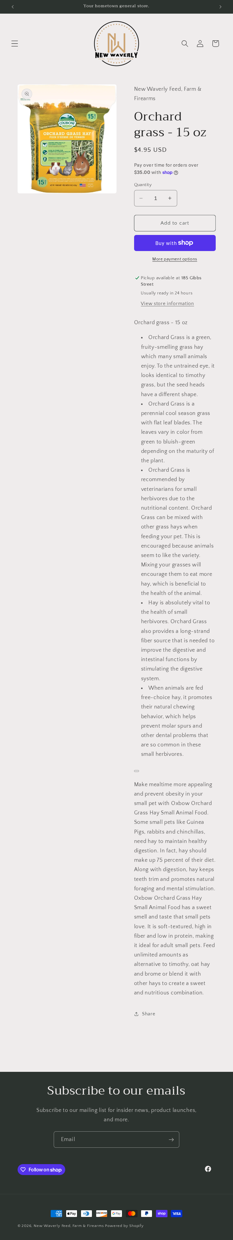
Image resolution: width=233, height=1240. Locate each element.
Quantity (143, 184)
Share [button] (148, 1014)
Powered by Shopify (124, 1226)
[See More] (136, 771)
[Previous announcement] (12, 6)
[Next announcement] (220, 6)
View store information (167, 303)
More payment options (174, 259)
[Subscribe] (171, 1139)
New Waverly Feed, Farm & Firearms (69, 1226)
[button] (14, 43)
